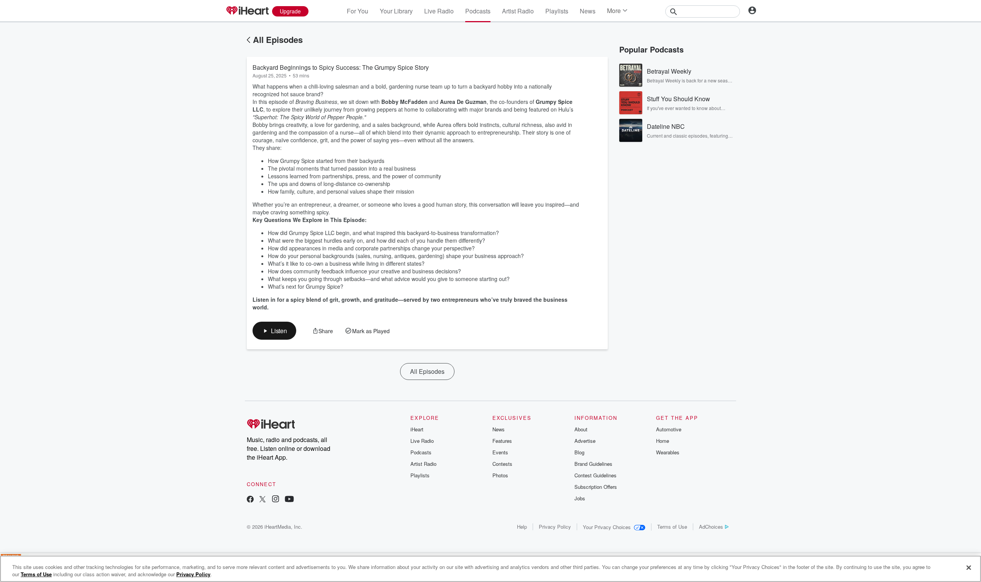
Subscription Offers (595, 486)
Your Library (396, 11)
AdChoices (711, 526)
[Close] (968, 567)
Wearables (667, 452)
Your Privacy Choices (607, 527)
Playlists (556, 11)
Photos (500, 475)
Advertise (584, 440)
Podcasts (477, 11)
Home (662, 440)
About (580, 429)
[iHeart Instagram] (275, 499)
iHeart (416, 429)
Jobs (579, 498)
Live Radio (439, 11)
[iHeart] (247, 11)
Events (500, 452)
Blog (579, 452)
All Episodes (278, 39)
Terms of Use (672, 526)
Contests (502, 463)
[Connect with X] (262, 499)
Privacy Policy (555, 526)
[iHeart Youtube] (289, 499)
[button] (274, 331)
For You (357, 11)
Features (502, 440)
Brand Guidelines (593, 463)
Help (522, 526)
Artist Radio (518, 11)
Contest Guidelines (595, 475)
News (587, 11)
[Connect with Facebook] (250, 499)
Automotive (668, 429)
